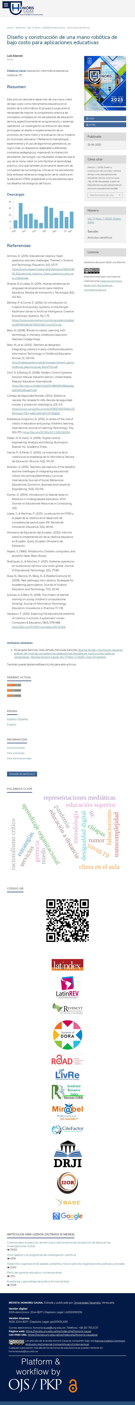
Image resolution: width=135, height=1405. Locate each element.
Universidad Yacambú (87, 1302)
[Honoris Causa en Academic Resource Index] (67, 1098)
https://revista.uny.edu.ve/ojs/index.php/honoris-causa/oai (63, 1334)
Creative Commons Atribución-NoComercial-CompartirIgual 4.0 (103, 285)
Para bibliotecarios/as (19, 758)
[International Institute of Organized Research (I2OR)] (67, 1193)
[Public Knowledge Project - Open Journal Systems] (35, 1392)
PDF (91, 118)
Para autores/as (15, 753)
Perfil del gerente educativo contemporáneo (34, 1272)
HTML (92, 124)
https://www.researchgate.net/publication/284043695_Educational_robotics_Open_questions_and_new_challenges (43, 274)
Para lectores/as (16, 747)
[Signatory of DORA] (67, 1049)
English (11, 724)
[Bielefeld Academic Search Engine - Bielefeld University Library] (67, 1207)
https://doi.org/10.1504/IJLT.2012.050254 (46, 432)
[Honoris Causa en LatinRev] (67, 998)
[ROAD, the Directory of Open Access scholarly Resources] (67, 1063)
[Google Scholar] (67, 1219)
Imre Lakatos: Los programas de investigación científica (41, 1255)
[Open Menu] (5, 4)
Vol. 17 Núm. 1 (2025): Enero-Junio (46, 27)
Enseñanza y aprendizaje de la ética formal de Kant (38, 1281)
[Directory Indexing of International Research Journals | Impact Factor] (67, 1134)
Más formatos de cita (102, 195)
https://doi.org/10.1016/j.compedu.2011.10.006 (39, 627)
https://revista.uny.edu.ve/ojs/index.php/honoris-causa (58, 1331)
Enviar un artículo (22, 774)
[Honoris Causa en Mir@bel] (67, 1119)
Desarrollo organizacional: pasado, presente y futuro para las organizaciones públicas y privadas (66, 1263)
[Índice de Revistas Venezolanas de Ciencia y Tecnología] (67, 1014)
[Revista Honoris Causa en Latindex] (67, 969)
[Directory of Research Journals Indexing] (67, 1167)
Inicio (10, 27)
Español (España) (17, 719)
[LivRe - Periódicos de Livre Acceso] (67, 1079)
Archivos (20, 27)
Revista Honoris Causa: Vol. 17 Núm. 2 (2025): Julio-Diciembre (68, 657)
